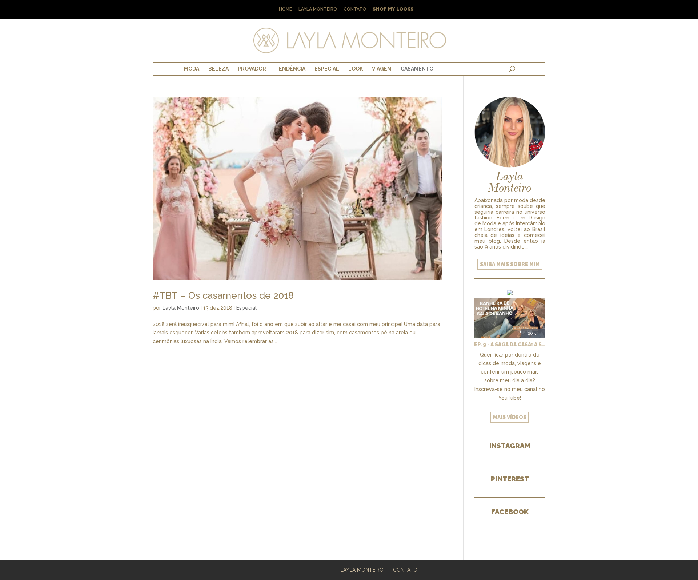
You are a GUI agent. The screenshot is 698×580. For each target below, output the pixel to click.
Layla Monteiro (317, 9)
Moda (191, 68)
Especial (326, 68)
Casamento (417, 68)
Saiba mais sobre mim (510, 264)
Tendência (290, 68)
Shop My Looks (393, 9)
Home (285, 9)
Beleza (218, 68)
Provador (252, 68)
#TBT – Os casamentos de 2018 (223, 295)
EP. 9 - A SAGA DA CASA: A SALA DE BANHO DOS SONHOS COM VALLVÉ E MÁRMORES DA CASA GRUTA (509, 344)
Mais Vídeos (509, 417)
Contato (355, 9)
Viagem (382, 68)
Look (355, 68)
